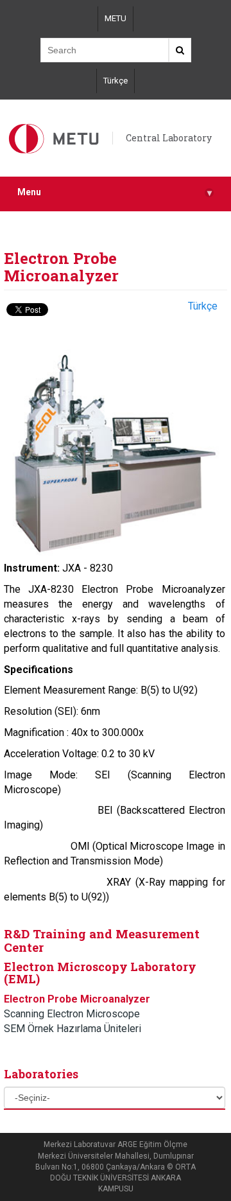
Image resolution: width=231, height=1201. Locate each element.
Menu (114, 192)
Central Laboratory (169, 138)
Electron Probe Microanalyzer (77, 999)
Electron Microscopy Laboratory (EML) (100, 973)
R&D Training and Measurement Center (102, 940)
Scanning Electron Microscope (72, 1014)
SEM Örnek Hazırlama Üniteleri (72, 1028)
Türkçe (115, 80)
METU (115, 18)
